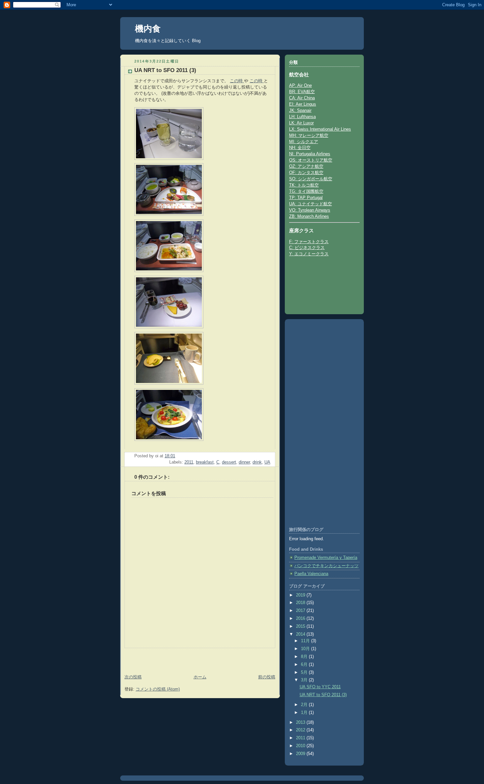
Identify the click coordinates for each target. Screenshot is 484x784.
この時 (237, 81)
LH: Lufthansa (302, 116)
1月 (305, 712)
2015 (301, 626)
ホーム (200, 677)
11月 (306, 641)
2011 (188, 462)
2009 (301, 753)
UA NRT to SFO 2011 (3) (323, 695)
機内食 (148, 29)
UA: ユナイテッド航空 (310, 204)
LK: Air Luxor (301, 123)
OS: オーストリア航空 (310, 160)
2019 (301, 595)
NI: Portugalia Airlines (309, 154)
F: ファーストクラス (309, 242)
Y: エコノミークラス (309, 254)
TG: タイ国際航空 (306, 191)
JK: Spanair (300, 110)
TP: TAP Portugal (306, 197)
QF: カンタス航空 (306, 172)
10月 (306, 648)
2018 (301, 602)
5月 (305, 672)
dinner (244, 462)
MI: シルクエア (303, 141)
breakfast (205, 462)
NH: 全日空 (299, 147)
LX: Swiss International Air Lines (320, 129)
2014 (301, 634)
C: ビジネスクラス (307, 247)
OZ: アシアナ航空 (306, 166)
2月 (305, 704)
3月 (305, 680)
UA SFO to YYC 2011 (320, 687)
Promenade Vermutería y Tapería (325, 557)
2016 (301, 618)
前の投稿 (266, 677)
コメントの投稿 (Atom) (158, 689)
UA (267, 462)
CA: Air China (302, 98)
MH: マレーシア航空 (308, 135)
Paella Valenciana (311, 573)
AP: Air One (300, 85)
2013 (301, 722)
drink (257, 462)
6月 (305, 664)
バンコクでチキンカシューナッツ (326, 566)
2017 (301, 610)
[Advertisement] (158, 658)
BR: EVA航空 (302, 91)
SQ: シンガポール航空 (310, 179)
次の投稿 (133, 677)
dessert (229, 462)
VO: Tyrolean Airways (309, 210)
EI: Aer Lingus (302, 104)
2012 (301, 730)
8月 (305, 656)
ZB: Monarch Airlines (309, 216)
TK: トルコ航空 (304, 185)
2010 (301, 746)
